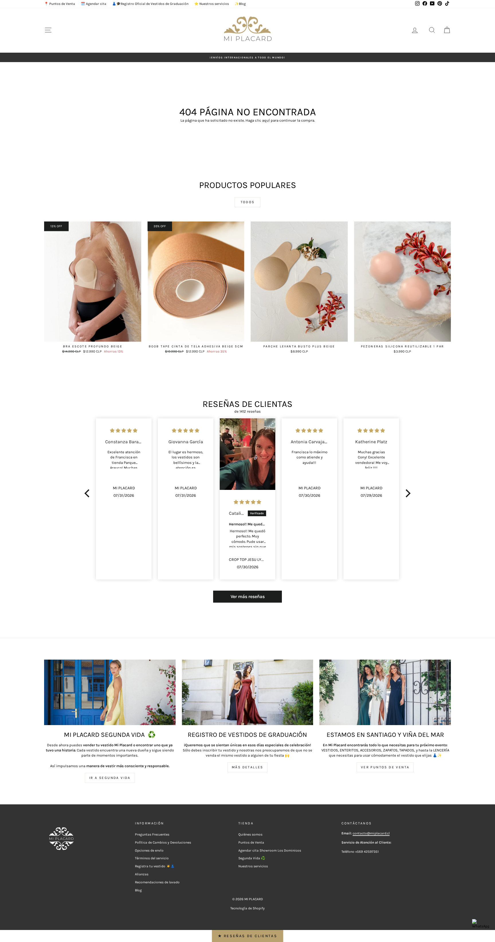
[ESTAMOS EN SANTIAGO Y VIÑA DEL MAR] (385, 692)
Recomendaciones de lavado (157, 882)
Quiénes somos (250, 834)
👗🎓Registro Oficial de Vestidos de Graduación (150, 4)
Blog (138, 890)
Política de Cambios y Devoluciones (163, 842)
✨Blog (240, 4)
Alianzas (141, 874)
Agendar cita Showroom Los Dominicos (269, 850)
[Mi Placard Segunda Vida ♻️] (110, 692)
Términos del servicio (152, 858)
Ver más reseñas (248, 596)
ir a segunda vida (110, 778)
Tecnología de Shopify (247, 908)
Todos (248, 202)
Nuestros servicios (253, 866)
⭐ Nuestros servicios (211, 4)
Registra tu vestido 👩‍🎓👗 (155, 866)
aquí (266, 120)
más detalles (247, 767)
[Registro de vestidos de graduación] (247, 692)
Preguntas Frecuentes (152, 834)
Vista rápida (93, 336)
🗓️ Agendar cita (93, 4)
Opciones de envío (149, 850)
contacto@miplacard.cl (371, 833)
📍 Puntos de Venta (59, 4)
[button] (89, 493)
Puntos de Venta (251, 842)
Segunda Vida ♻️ (251, 858)
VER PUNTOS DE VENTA (385, 767)
